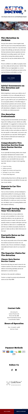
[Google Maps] (16, 370)
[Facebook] (12, 370)
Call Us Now (7, 411)
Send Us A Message (21, 411)
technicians (11, 95)
